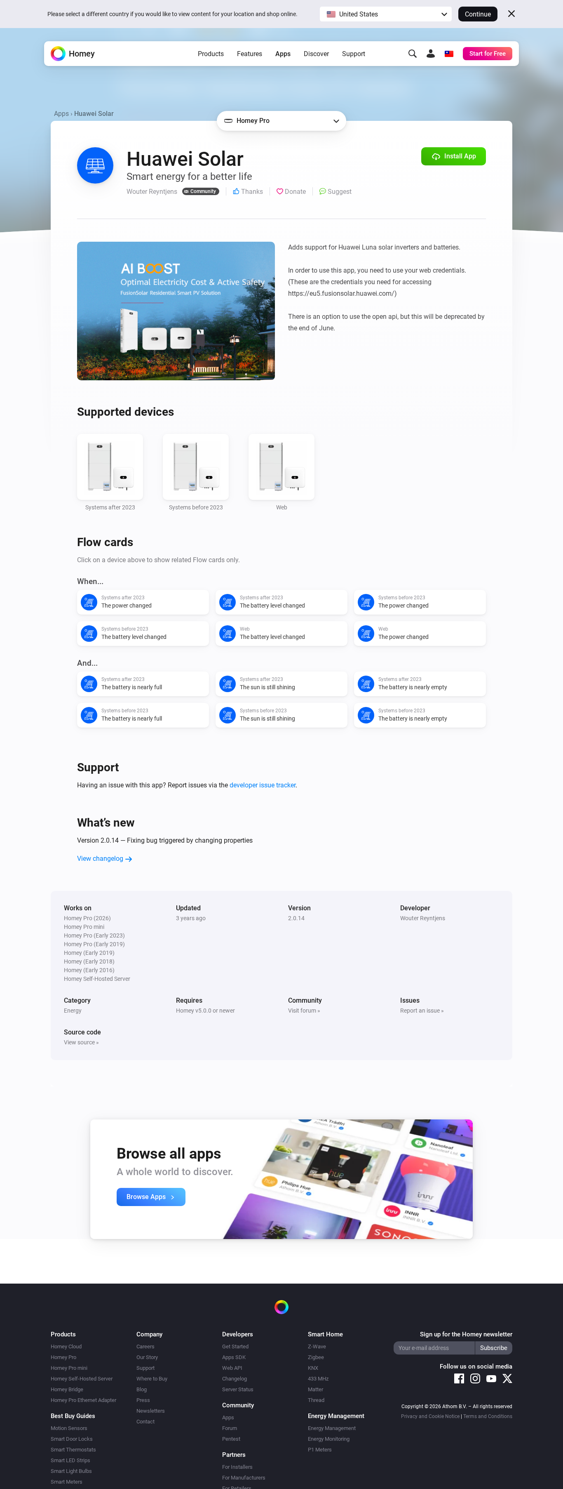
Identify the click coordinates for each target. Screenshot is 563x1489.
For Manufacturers (243, 1478)
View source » (81, 1042)
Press (143, 1400)
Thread (316, 1400)
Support (353, 54)
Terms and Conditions (487, 1416)
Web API (232, 1368)
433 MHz (318, 1379)
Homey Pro (63, 1357)
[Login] (430, 53)
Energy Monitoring (329, 1439)
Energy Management (332, 1428)
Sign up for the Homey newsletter (466, 1334)
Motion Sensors (69, 1428)
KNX (313, 1368)
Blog (141, 1389)
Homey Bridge (67, 1389)
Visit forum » (304, 1010)
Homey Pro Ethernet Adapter (83, 1400)
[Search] (412, 53)
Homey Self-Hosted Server (82, 1379)
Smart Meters (66, 1482)
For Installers (237, 1467)
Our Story (147, 1357)
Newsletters (150, 1411)
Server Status (237, 1389)
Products (211, 54)
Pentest (231, 1439)
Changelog (234, 1379)
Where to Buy (151, 1379)
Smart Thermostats (73, 1450)
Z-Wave (317, 1346)
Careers (145, 1346)
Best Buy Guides (73, 1416)
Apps (283, 54)
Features (249, 54)
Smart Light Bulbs (71, 1471)
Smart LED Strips (70, 1460)
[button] (386, 14)
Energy (73, 1010)
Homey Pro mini (69, 1368)
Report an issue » (422, 1010)
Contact (145, 1421)
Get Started (235, 1346)
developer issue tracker (263, 785)
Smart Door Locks (72, 1439)
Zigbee (316, 1357)
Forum (229, 1428)
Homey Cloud (66, 1346)
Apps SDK (234, 1357)
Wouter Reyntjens (422, 918)
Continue (478, 14)
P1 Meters (320, 1450)
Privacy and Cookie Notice (430, 1416)
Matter (315, 1389)
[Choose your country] (448, 53)
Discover (316, 54)
